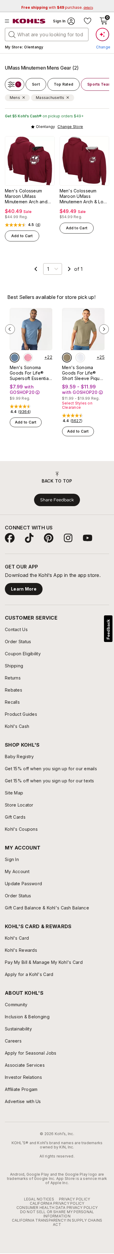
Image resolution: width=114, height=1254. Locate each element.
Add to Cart (22, 236)
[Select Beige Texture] (67, 357)
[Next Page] (69, 269)
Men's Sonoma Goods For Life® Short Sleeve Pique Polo (82, 373)
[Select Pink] (28, 357)
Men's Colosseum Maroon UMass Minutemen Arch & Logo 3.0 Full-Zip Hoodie (84, 196)
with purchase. (57, 7)
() (38, 225)
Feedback (108, 629)
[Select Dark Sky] (14, 357)
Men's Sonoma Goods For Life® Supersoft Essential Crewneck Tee (30, 373)
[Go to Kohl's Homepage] (29, 21)
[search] (12, 34)
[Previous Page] (36, 269)
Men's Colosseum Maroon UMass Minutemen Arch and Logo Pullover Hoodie (28, 196)
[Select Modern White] (80, 357)
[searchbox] (46, 34)
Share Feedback (57, 499)
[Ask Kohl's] (102, 34)
